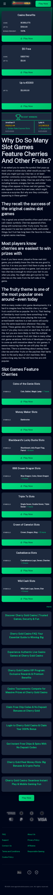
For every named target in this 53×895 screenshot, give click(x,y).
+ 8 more (30, 450)
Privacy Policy (33, 840)
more (48, 606)
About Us (31, 834)
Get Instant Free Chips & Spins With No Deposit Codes (27, 745)
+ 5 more (24, 479)
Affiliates (31, 846)
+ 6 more (24, 591)
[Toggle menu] (4, 3)
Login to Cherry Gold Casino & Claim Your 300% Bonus (26, 727)
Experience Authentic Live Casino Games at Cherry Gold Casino (26, 654)
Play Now (43, 3)
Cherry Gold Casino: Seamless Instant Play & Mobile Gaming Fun (26, 782)
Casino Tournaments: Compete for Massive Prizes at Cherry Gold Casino (26, 690)
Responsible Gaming (36, 851)
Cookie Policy (7, 857)
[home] (21, 5)
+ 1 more (29, 507)
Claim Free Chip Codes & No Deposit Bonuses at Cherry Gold (26, 709)
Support (5, 840)
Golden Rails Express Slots (16, 128)
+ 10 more (42, 532)
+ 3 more (24, 563)
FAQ (4, 834)
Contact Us (7, 846)
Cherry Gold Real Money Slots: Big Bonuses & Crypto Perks (26, 764)
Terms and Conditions (11, 851)
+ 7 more (45, 391)
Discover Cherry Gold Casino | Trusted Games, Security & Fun (26, 617)
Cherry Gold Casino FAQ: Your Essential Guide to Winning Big (26, 635)
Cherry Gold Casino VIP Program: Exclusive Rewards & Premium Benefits (26, 674)
